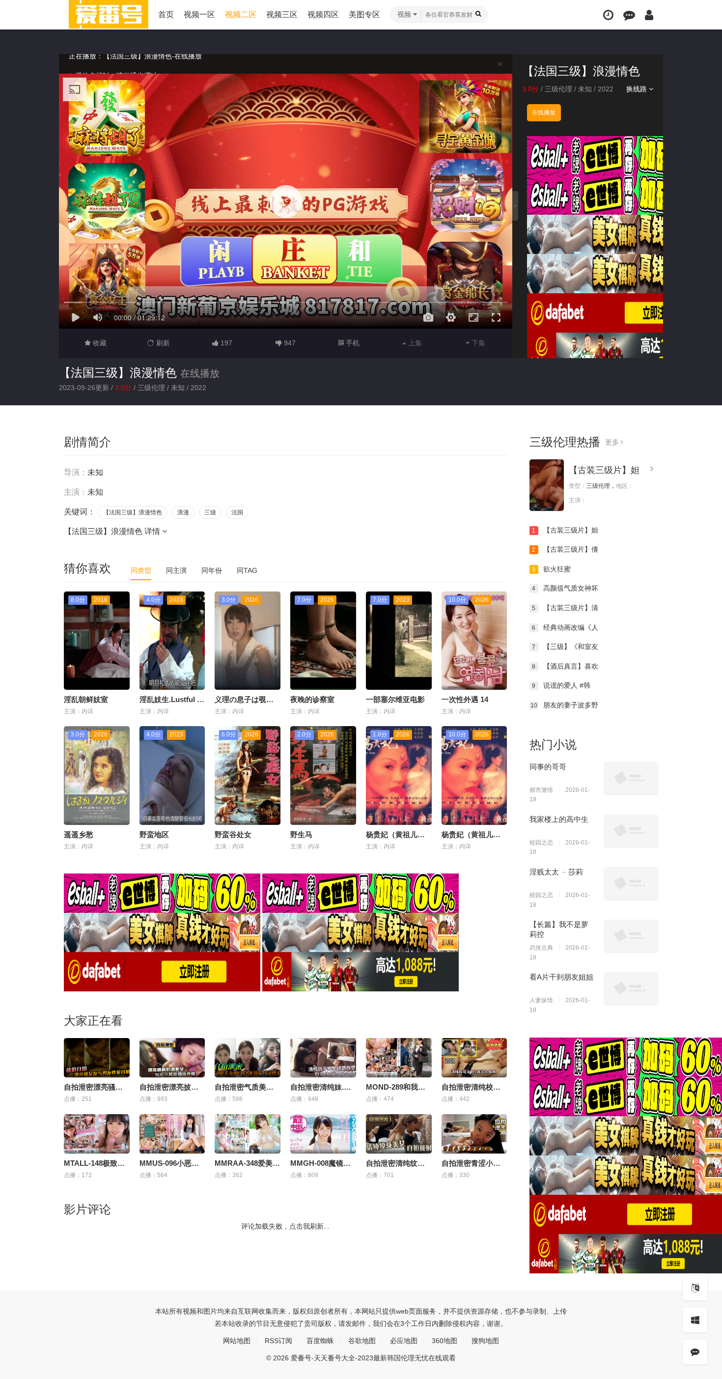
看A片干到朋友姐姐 (561, 977)
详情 (153, 531)
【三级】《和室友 (565, 646)
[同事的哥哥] (631, 778)
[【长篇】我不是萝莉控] (631, 936)
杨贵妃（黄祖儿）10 (475, 834)
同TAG (247, 570)
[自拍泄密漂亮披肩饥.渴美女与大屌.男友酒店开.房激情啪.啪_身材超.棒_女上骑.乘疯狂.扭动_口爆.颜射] (172, 1057)
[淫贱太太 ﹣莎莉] (631, 883)
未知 (585, 89)
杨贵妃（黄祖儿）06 (399, 834)
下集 (477, 343)
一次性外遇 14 (465, 699)
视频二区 (240, 14)
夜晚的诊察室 (312, 699)
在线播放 (543, 112)
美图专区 (364, 14)
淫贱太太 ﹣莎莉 (556, 872)
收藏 (99, 343)
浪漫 (183, 512)
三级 (210, 512)
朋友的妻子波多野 (564, 705)
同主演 (176, 570)
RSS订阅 (278, 1341)
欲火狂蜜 (551, 569)
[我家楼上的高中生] (631, 831)
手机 (352, 343)
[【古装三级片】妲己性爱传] (546, 485)
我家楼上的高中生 (558, 819)
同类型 (141, 570)
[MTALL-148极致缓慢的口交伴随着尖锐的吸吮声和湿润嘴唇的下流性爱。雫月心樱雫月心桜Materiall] (97, 1134)
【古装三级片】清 (565, 608)
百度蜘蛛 (320, 1341)
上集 (414, 343)
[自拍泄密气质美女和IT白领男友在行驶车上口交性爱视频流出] (247, 1057)
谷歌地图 (362, 1341)
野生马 (301, 834)
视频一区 (199, 14)
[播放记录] (608, 15)
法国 (237, 512)
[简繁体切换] (695, 1288)
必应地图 (403, 1341)
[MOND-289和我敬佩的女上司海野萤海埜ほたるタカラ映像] (399, 1057)
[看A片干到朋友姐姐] (631, 988)
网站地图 (236, 1341)
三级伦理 (558, 89)
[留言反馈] (629, 15)
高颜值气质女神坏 (565, 588)
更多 (613, 442)
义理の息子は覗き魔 (248, 699)
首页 (166, 14)
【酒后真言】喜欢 (565, 666)
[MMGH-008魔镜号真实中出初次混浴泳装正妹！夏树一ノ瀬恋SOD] (323, 1134)
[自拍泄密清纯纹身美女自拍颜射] (399, 1134)
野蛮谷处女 (233, 834)
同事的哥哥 (547, 766)
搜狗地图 (485, 1341)
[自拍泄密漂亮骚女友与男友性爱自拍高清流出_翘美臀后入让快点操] (97, 1057)
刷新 (162, 343)
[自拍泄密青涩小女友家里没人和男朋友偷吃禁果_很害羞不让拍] (474, 1134)
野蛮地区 (154, 834)
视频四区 (323, 14)
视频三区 (282, 14)
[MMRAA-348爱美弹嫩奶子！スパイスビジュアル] (247, 1134)
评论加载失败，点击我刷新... (285, 1226)
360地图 (444, 1341)
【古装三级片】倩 (565, 549)
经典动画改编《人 (565, 627)
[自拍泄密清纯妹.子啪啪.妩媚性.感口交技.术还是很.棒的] (323, 1057)
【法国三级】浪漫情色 (118, 372)
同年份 (211, 570)
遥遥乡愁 (78, 834)
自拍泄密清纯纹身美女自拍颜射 (417, 1163)
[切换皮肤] (695, 1320)
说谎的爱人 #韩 (561, 685)
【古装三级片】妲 (604, 470)
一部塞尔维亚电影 (395, 699)
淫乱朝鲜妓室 (86, 699)
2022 (605, 89)
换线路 (637, 89)
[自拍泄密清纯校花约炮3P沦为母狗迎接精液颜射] (474, 1057)
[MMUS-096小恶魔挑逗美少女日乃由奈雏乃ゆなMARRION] (172, 1134)
